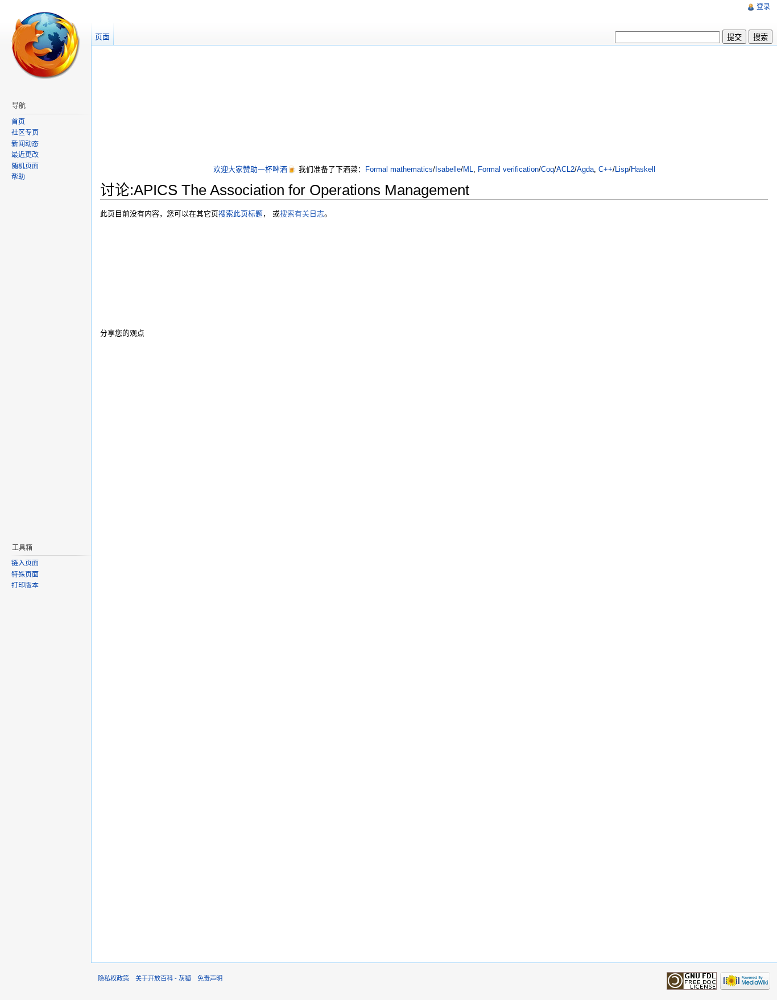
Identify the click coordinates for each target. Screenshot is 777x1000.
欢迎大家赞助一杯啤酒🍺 (254, 169)
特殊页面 (25, 574)
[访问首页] (45, 45)
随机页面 (25, 166)
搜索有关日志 (302, 213)
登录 (763, 7)
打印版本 (25, 585)
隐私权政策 (113, 978)
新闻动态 (25, 144)
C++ (605, 169)
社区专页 (25, 133)
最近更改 (25, 155)
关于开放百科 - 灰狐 (163, 978)
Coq (547, 169)
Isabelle (448, 169)
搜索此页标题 (240, 213)
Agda (585, 169)
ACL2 (565, 169)
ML (468, 169)
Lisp (622, 169)
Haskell (643, 169)
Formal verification (508, 169)
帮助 (18, 177)
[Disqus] (434, 492)
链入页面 (25, 563)
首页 (18, 122)
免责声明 (209, 978)
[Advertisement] (434, 106)
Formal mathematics (399, 169)
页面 (102, 36)
